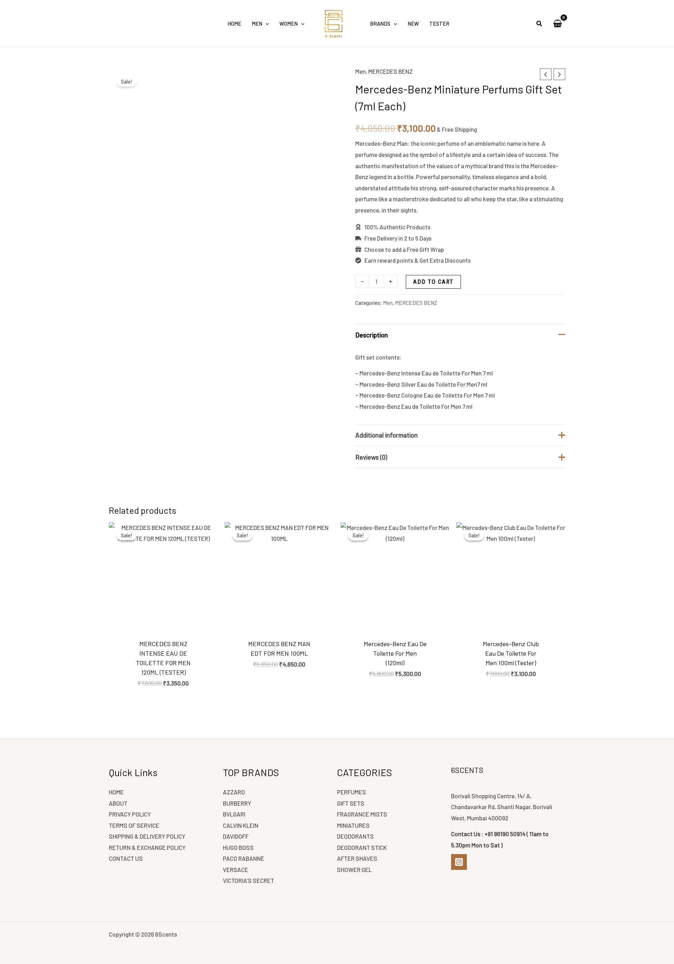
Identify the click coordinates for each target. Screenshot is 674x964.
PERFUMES (351, 791)
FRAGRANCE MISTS (362, 814)
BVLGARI (234, 814)
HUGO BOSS (238, 847)
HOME (116, 791)
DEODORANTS (355, 836)
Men (360, 71)
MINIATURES (353, 825)
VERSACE (235, 869)
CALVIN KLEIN (240, 825)
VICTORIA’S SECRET (248, 880)
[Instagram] (459, 862)
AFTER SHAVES (357, 858)
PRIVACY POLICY (130, 814)
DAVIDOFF (236, 836)
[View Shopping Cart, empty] (557, 23)
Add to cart (433, 281)
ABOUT (118, 803)
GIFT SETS (350, 803)
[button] (265, 23)
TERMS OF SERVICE (134, 825)
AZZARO (234, 791)
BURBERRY (237, 803)
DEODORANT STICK (362, 847)
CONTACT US (126, 858)
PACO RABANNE (243, 858)
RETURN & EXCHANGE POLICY (147, 847)
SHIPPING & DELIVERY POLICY (147, 836)
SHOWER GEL (354, 869)
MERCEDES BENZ (390, 71)
